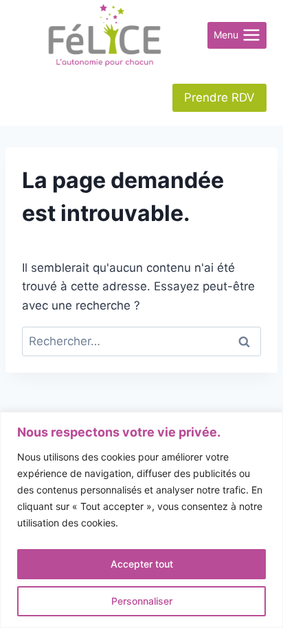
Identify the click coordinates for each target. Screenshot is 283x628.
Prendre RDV (219, 97)
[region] (141, 520)
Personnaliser (141, 601)
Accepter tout (142, 564)
